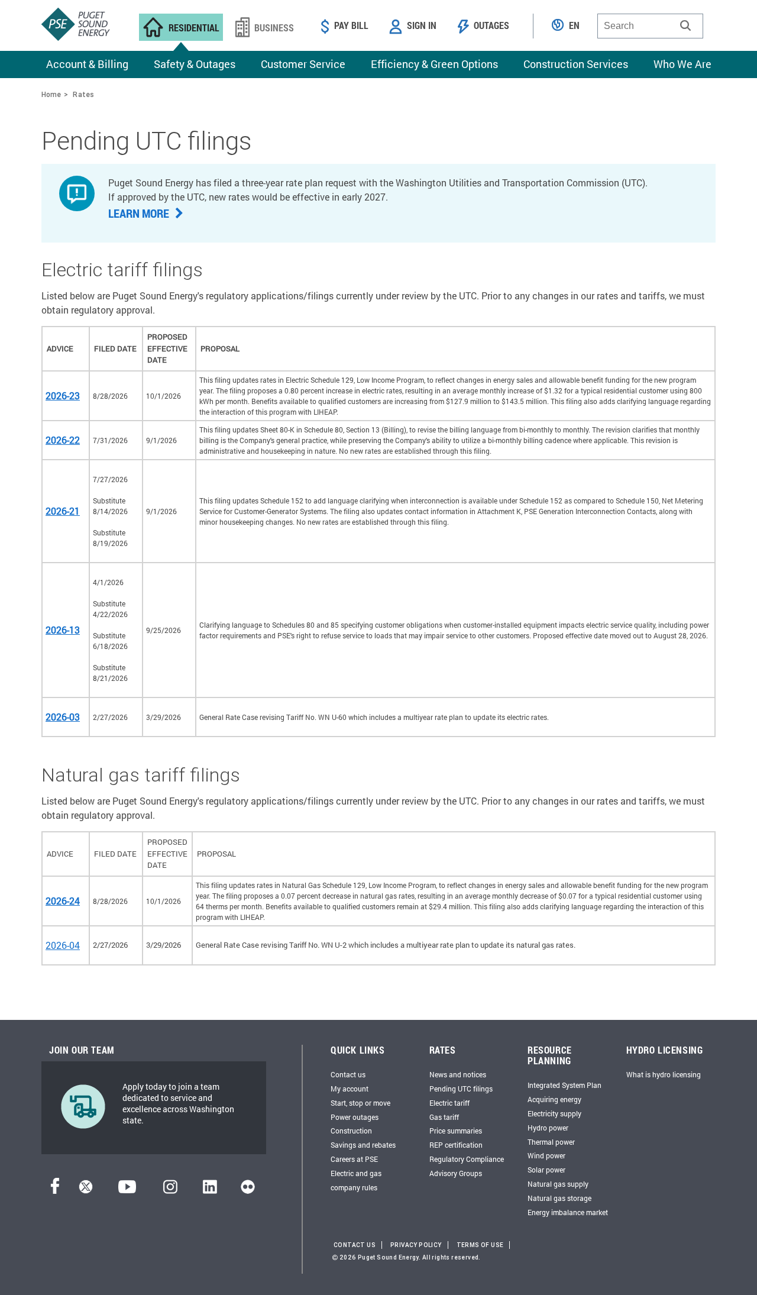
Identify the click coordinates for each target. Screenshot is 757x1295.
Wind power (546, 1155)
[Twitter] (86, 1190)
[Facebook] (55, 1190)
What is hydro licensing (663, 1074)
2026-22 (63, 440)
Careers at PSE (354, 1159)
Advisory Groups (455, 1173)
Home (51, 94)
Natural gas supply (558, 1184)
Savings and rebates (363, 1144)
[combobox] (650, 26)
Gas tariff (444, 1117)
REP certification (456, 1144)
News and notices (457, 1074)
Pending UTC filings (461, 1088)
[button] (685, 25)
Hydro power (548, 1127)
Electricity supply (554, 1113)
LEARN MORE (140, 213)
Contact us (348, 1074)
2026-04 (63, 945)
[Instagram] (170, 1190)
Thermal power (551, 1142)
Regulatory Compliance (466, 1159)
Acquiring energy (554, 1099)
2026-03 (63, 717)
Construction (351, 1130)
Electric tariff (449, 1102)
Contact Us (355, 1245)
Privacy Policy (416, 1245)
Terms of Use (480, 1245)
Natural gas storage (559, 1198)
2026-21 (63, 511)
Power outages (354, 1117)
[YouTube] (127, 1190)
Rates (83, 94)
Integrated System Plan (564, 1085)
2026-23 (63, 395)
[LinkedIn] (209, 1190)
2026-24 (63, 900)
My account (349, 1088)
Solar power (546, 1169)
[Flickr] (248, 1190)
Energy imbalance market (568, 1212)
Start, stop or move (360, 1102)
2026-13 (63, 630)
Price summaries (455, 1130)
